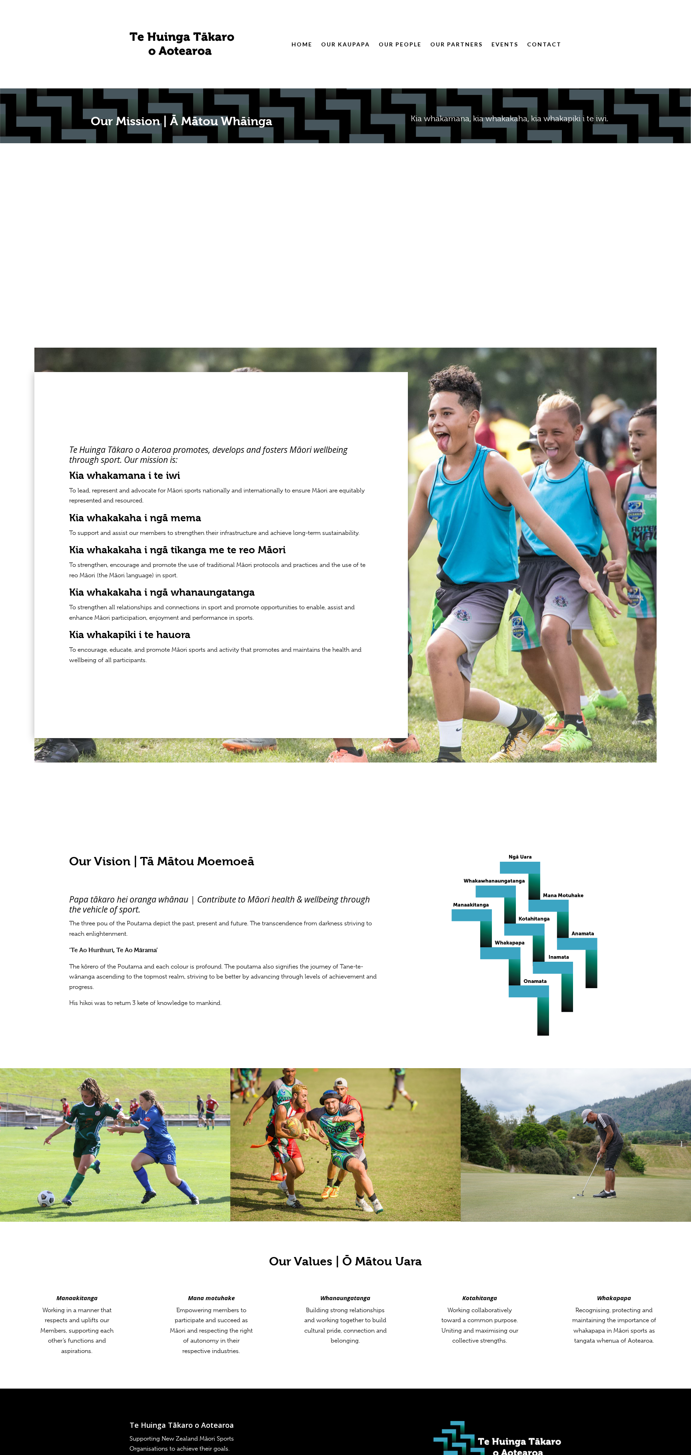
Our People (400, 44)
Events (504, 44)
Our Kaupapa (345, 44)
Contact (544, 44)
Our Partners (456, 44)
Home (302, 44)
